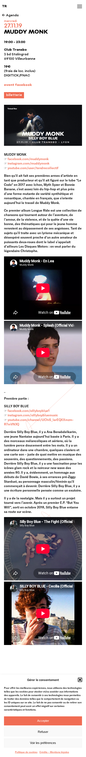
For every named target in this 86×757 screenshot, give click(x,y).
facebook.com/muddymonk (28, 159)
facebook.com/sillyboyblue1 (29, 410)
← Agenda (10, 15)
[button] (80, 680)
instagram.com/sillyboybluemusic (33, 415)
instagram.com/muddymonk (28, 163)
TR (4, 6)
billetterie (14, 95)
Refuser (43, 731)
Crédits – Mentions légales (54, 752)
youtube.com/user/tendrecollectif (33, 168)
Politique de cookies (26, 752)
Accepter (43, 720)
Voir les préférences (43, 743)
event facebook (18, 85)
